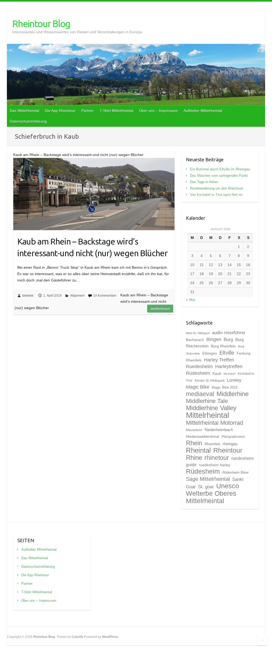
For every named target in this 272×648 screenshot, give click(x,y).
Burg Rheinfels (223, 346)
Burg (228, 339)
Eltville (226, 353)
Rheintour (227, 450)
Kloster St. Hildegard (209, 380)
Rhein (194, 443)
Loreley (234, 380)
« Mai (190, 299)
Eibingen (209, 353)
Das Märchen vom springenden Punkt (219, 176)
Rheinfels (212, 444)
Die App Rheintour (60, 110)
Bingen (213, 339)
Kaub (216, 373)
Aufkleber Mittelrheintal (203, 110)
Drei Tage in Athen (204, 182)
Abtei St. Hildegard (198, 333)
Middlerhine (232, 393)
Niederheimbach (219, 430)
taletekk (27, 295)
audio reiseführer (228, 332)
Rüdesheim (203, 471)
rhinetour (217, 457)
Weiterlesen (160, 308)
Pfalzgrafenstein (233, 437)
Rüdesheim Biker (235, 472)
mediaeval (200, 394)
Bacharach (195, 340)
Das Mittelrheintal (24, 110)
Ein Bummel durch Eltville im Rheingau (220, 169)
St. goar (206, 486)
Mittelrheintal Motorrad (214, 422)
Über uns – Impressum (158, 110)
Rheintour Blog (41, 23)
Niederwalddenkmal (202, 436)
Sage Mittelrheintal (208, 479)
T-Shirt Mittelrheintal (116, 110)
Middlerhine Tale (207, 401)
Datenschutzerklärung (28, 121)
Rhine (194, 457)
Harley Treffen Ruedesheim (210, 363)
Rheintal (198, 450)
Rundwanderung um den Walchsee (216, 188)
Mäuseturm (194, 430)
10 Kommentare (104, 295)
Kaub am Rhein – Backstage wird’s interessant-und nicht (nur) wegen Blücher (92, 247)
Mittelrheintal (207, 415)
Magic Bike (197, 387)
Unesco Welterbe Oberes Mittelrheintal (212, 493)
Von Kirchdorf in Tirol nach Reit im (216, 195)
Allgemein (77, 295)
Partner (87, 110)
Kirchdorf (229, 373)
